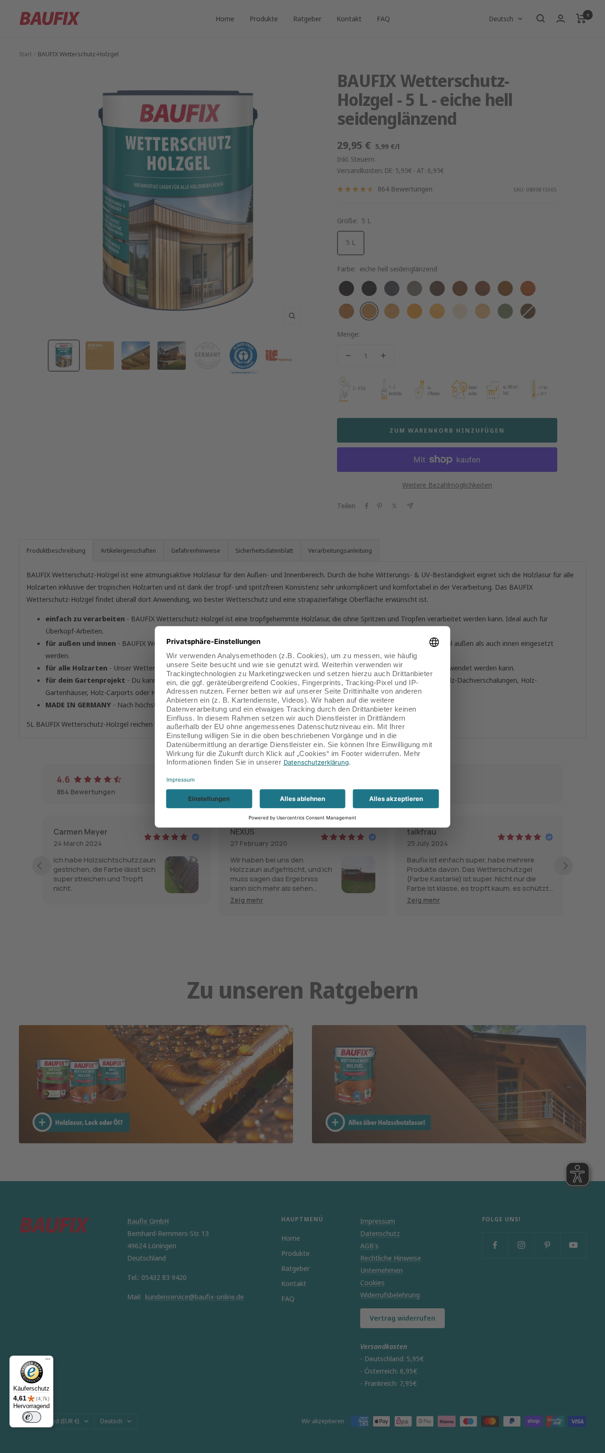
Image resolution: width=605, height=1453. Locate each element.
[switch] (31, 1417)
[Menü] (47, 1361)
